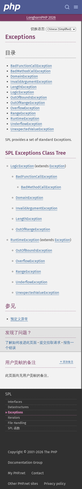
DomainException (24, 76)
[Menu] (76, 7)
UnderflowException (26, 124)
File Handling (17, 423)
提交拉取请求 (50, 342)
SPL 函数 (14, 428)
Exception (57, 166)
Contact (37, 473)
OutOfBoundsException (28, 97)
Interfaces (15, 402)
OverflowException (25, 108)
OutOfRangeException (27, 103)
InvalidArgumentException (31, 82)
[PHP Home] (12, 7)
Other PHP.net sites (23, 484)
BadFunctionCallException (31, 66)
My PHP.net (16, 473)
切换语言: (38, 29)
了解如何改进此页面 (21, 342)
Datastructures (18, 407)
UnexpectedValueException (32, 129)
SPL (8, 394)
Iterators (14, 418)
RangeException (23, 113)
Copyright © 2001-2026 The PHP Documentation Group (32, 457)
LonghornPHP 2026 (41, 17)
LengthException (23, 87)
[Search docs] (67, 7)
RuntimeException (24, 118)
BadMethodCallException (30, 71)
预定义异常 (19, 319)
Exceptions (15, 412)
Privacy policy (55, 484)
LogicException (22, 92)
